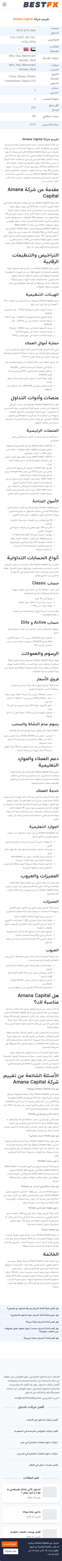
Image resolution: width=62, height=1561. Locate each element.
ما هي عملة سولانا (32, 1512)
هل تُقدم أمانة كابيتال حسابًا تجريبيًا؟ (41, 1338)
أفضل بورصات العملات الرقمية (25, 1532)
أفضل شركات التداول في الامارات (42, 1420)
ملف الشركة (10, 1551)
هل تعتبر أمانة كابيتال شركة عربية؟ (42, 1322)
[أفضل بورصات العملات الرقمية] (50, 1534)
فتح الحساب (9, 1544)
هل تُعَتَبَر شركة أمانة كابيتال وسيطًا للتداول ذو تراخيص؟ (33, 1308)
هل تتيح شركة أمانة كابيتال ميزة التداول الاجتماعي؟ (35, 1315)
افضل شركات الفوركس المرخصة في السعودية (36, 1431)
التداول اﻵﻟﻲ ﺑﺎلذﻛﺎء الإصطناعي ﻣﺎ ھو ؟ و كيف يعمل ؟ (24, 1491)
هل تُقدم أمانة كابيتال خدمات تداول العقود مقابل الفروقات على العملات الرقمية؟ (31, 1330)
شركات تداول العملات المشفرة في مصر (39, 1442)
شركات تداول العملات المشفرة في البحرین (37, 1453)
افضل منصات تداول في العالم (43, 1465)
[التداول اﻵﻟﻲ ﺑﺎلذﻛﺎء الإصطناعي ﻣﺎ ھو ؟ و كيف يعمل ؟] (50, 1492)
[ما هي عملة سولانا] (50, 1514)
